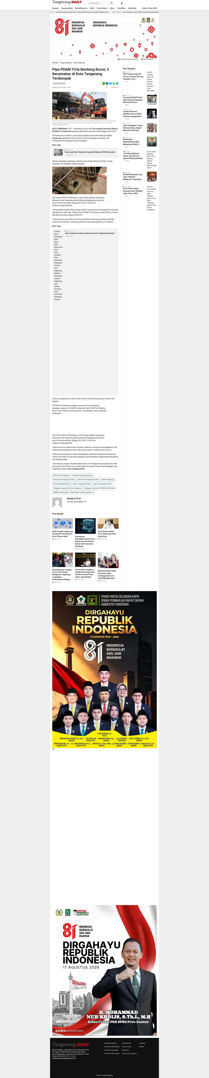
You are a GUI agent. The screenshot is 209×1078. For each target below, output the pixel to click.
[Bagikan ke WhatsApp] (113, 83)
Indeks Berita (126, 1043)
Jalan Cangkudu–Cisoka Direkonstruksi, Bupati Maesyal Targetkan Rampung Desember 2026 (106, 12)
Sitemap (142, 1043)
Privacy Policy (126, 1046)
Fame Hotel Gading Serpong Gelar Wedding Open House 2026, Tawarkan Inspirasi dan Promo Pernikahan (132, 191)
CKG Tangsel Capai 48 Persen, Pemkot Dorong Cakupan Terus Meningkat (133, 76)
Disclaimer (125, 1050)
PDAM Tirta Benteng (60, 492)
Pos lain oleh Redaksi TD (76, 502)
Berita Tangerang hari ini (62, 484)
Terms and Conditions (129, 1053)
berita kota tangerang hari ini (82, 475)
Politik (92, 8)
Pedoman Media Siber (112, 1046)
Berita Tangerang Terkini (102, 484)
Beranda (55, 8)
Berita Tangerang (108, 480)
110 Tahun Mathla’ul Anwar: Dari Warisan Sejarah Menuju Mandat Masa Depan (132, 156)
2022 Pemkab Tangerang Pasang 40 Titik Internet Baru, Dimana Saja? (62, 533)
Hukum (112, 8)
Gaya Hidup (132, 8)
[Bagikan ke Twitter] (110, 83)
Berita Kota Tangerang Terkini (88, 480)
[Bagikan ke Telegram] (117, 83)
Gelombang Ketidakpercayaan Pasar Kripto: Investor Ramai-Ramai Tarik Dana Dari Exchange (85, 541)
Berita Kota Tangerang (61, 475)
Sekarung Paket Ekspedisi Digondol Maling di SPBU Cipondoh (90, 152)
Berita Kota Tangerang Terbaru (64, 480)
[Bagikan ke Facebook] (107, 83)
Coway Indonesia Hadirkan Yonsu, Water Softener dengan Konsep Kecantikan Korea (133, 114)
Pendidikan (121, 8)
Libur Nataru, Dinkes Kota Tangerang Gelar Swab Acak (107, 533)
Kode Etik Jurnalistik (111, 1050)
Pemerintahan (102, 8)
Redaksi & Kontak (110, 1043)
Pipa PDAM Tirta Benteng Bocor (82, 492)
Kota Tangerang (79, 63)
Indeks (141, 1046)
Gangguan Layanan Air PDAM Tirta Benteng (99, 488)
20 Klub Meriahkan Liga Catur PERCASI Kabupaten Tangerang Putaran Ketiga (132, 177)
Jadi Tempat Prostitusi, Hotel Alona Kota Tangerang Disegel (89, 233)
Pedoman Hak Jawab (111, 1053)
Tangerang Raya (67, 8)
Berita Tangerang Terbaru (82, 484)
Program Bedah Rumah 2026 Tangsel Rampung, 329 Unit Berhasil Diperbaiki (132, 100)
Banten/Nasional (81, 8)
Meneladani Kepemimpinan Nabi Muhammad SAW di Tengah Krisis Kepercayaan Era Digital (133, 142)
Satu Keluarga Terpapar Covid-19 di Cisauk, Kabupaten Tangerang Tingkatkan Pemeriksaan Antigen (62, 575)
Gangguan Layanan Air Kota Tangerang (67, 488)
